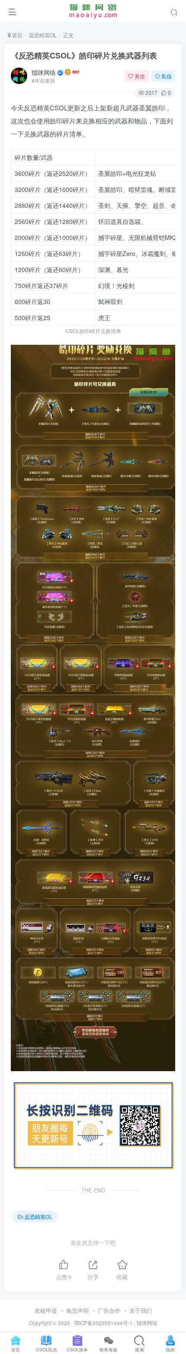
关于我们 (140, 1310)
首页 (16, 35)
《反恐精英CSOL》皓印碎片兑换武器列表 (84, 55)
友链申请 (46, 1310)
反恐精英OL (43, 35)
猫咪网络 (44, 72)
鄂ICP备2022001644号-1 (103, 1322)
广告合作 (109, 1310)
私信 (166, 76)
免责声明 (77, 1310)
